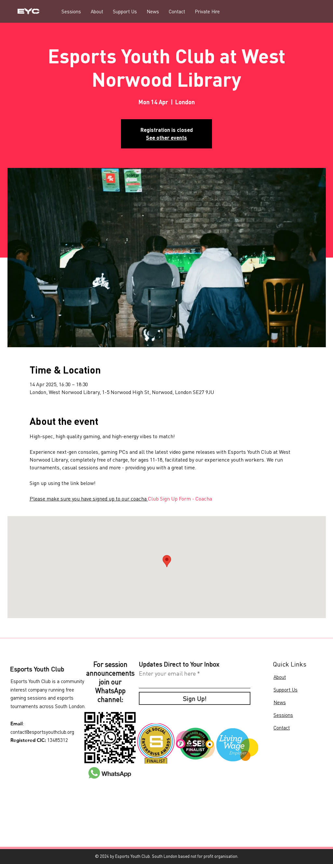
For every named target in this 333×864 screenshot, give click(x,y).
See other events (166, 137)
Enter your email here (167, 673)
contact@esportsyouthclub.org (42, 732)
